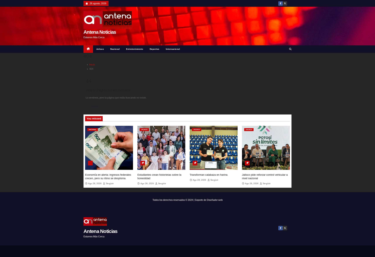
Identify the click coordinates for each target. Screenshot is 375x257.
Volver (94, 106)
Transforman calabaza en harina (208, 174)
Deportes (154, 49)
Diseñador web (215, 200)
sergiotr (109, 183)
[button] (290, 49)
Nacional (115, 49)
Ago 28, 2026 (95, 183)
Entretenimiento (134, 49)
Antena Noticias (99, 32)
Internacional (173, 49)
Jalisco (100, 49)
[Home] (88, 49)
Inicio (92, 64)
